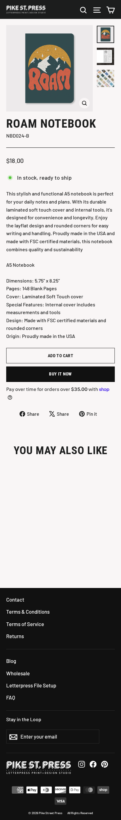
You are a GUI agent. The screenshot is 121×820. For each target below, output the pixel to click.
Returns (15, 636)
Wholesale (18, 673)
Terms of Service (25, 624)
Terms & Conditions (28, 611)
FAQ (10, 697)
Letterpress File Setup (31, 685)
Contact (15, 599)
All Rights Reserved (80, 813)
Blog (11, 661)
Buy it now (60, 373)
